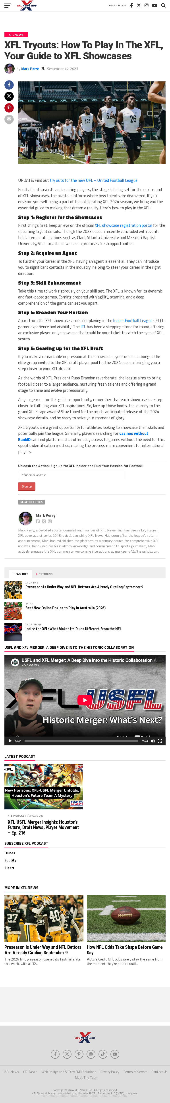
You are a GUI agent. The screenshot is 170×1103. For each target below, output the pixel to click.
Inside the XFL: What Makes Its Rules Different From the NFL (73, 629)
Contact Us (160, 1071)
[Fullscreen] (160, 741)
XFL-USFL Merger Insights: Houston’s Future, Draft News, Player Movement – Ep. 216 (43, 827)
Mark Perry (30, 68)
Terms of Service (135, 1071)
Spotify (10, 860)
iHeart (9, 867)
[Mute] (153, 741)
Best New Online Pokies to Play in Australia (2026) (65, 608)
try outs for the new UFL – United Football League (93, 180)
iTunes (9, 852)
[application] (85, 700)
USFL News (11, 1071)
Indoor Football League (133, 320)
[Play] (10, 741)
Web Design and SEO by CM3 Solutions (69, 1071)
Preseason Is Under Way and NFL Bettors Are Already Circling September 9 (84, 587)
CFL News (30, 1071)
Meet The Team (86, 1077)
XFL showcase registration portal (123, 225)
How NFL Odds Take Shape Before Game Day (125, 949)
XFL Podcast (17, 816)
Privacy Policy (109, 1071)
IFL (83, 327)
